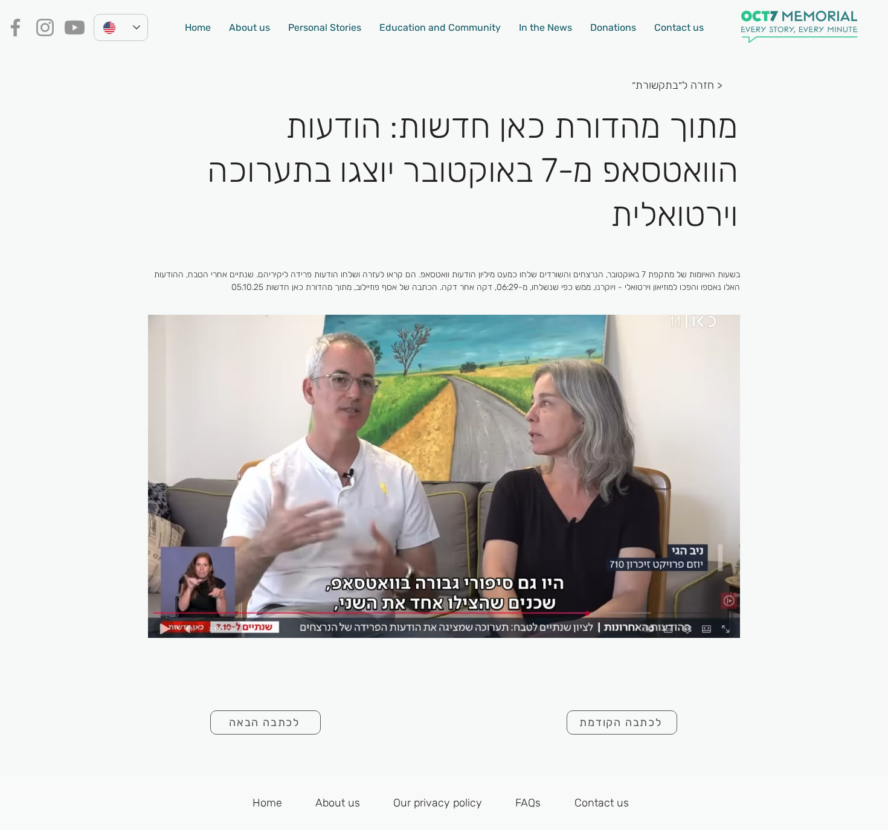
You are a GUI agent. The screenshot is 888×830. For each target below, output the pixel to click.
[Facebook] (15, 27)
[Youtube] (74, 27)
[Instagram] (45, 27)
